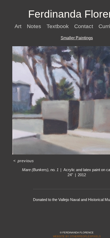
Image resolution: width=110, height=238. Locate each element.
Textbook (58, 26)
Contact (84, 26)
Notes (35, 26)
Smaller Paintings (77, 38)
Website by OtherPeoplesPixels (77, 236)
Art (19, 26)
